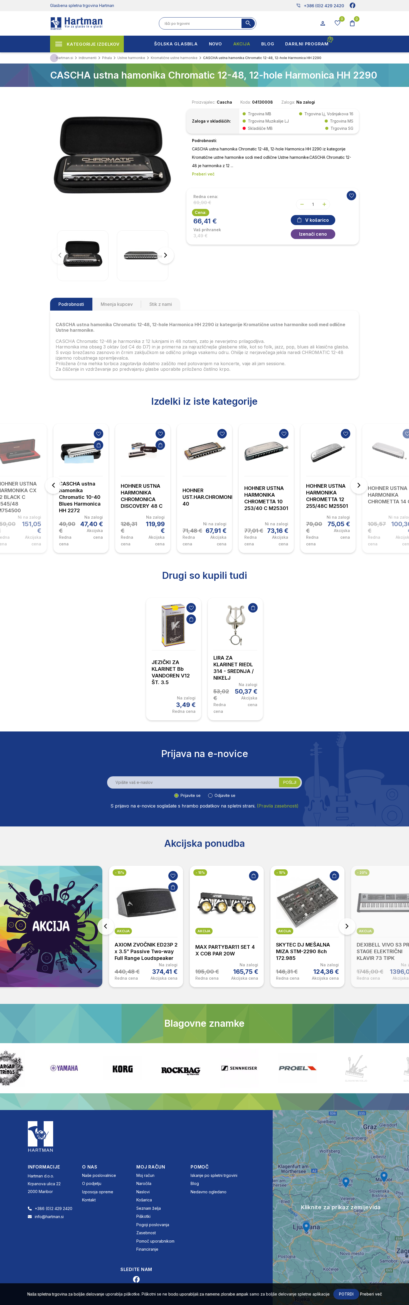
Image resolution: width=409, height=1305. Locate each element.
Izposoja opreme (97, 1191)
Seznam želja (148, 1208)
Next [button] (359, 485)
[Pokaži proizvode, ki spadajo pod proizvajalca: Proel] (268, 1068)
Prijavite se (191, 795)
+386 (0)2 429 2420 (320, 5)
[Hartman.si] (40, 1136)
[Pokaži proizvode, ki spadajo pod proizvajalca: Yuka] (385, 1068)
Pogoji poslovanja (152, 1224)
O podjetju (91, 1183)
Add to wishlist (351, 195)
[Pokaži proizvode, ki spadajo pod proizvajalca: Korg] (93, 1068)
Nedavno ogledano (208, 1191)
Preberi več (371, 1294)
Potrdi (346, 1294)
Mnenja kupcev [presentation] (117, 304)
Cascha (224, 102)
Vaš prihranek (207, 230)
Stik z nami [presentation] (160, 304)
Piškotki (143, 1216)
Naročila (143, 1183)
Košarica (144, 1199)
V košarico (317, 220)
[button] (165, 255)
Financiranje (147, 1249)
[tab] (71, 304)
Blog (195, 1183)
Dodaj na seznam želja (98, 433)
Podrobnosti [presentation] (71, 304)
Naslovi (143, 1191)
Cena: (200, 212)
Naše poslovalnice (99, 1175)
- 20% (362, 872)
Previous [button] (53, 485)
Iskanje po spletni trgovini (214, 1175)
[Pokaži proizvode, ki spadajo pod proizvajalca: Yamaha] (34, 1068)
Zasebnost (146, 1232)
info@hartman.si (49, 1216)
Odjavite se (225, 795)
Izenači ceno (313, 234)
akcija (123, 931)
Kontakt (89, 1199)
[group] (83, 255)
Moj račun (145, 1175)
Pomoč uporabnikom (155, 1241)
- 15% (119, 872)
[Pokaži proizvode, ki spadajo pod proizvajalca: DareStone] (326, 1068)
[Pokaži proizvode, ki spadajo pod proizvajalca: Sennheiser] (210, 1068)
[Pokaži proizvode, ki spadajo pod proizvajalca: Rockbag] (151, 1068)
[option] (81, 488)
